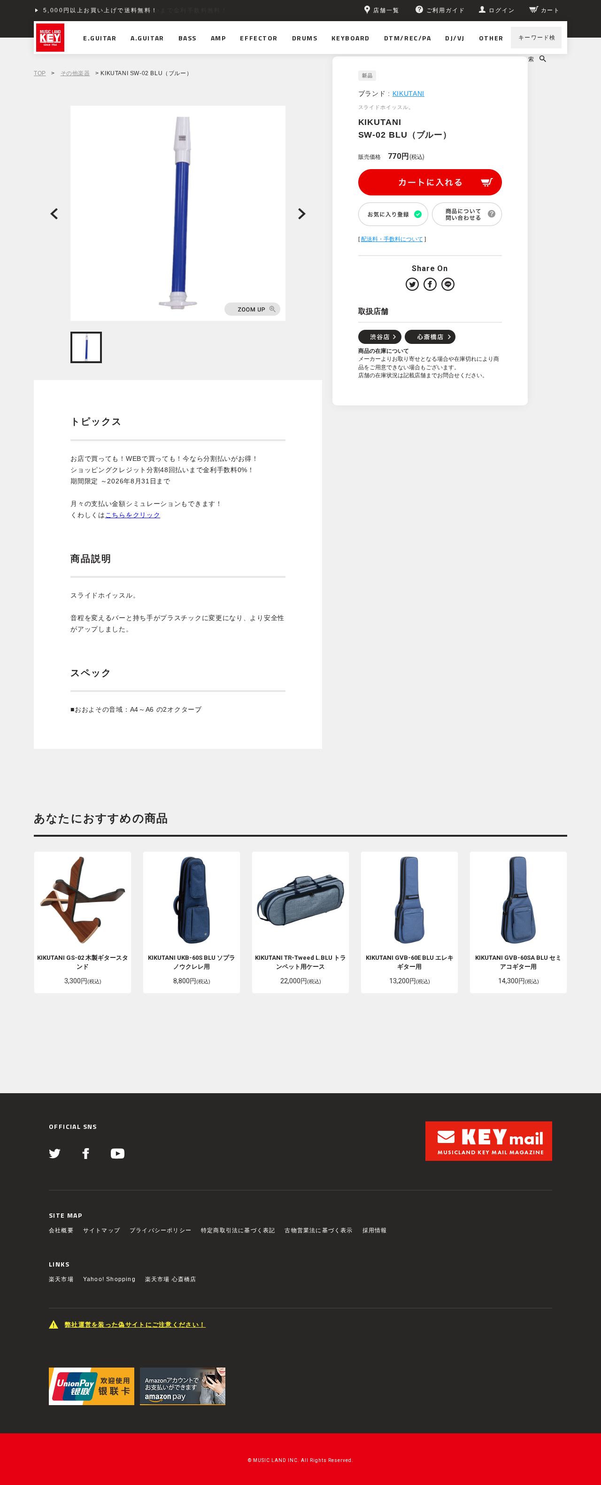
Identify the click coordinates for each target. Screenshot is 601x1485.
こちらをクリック (133, 515)
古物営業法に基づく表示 (319, 1230)
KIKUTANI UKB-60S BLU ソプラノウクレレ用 (191, 962)
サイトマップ (101, 1230)
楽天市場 (61, 1279)
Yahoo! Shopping (109, 1279)
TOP (40, 73)
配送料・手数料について (392, 239)
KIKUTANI (409, 93)
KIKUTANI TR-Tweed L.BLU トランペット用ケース (300, 962)
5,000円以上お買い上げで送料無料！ (100, 10)
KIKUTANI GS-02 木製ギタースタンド (82, 962)
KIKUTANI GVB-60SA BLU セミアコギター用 (518, 962)
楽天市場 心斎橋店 (171, 1279)
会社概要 (61, 1230)
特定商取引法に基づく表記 (238, 1230)
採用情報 (374, 1230)
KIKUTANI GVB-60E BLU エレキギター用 (410, 962)
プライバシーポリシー (161, 1230)
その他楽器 (75, 73)
